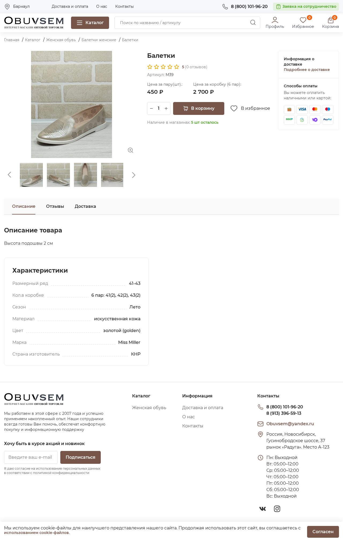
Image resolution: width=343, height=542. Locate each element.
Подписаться (80, 457)
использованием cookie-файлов (36, 532)
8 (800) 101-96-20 (284, 406)
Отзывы (55, 206)
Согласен (323, 531)
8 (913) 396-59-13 (283, 413)
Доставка (85, 206)
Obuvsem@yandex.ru (290, 423)
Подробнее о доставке (307, 69)
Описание (23, 206)
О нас (101, 6)
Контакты (124, 6)
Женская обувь (149, 407)
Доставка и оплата (70, 6)
